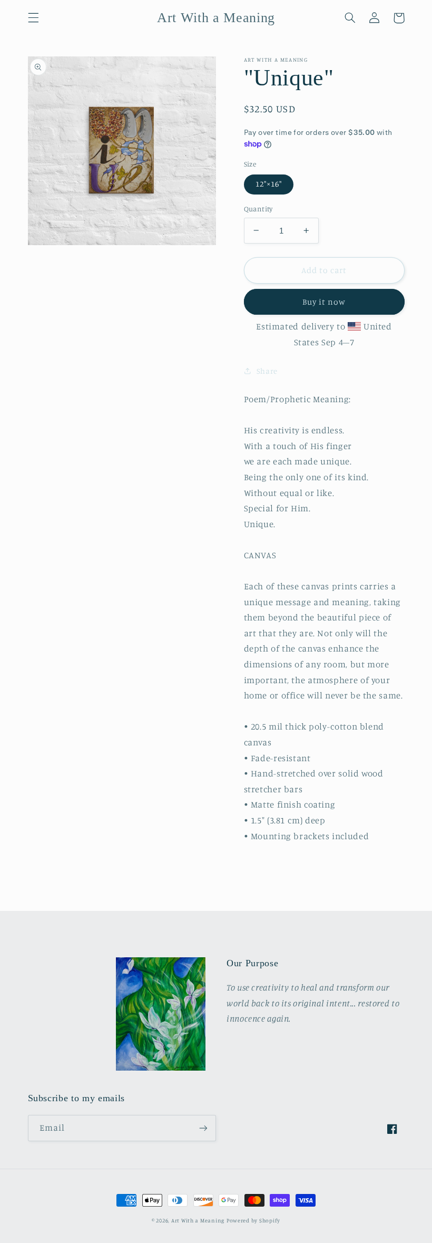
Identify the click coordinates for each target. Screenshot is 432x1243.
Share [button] (267, 370)
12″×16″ (269, 183)
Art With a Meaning (197, 1220)
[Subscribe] (203, 1128)
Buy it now (324, 302)
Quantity (258, 209)
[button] (33, 18)
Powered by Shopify (253, 1220)
